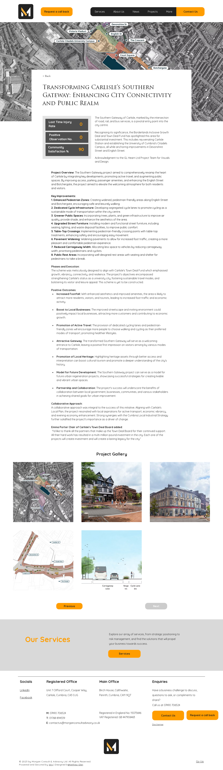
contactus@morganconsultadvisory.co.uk (74, 722)
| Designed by (61, 764)
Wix (51, 764)
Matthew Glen (75, 764)
